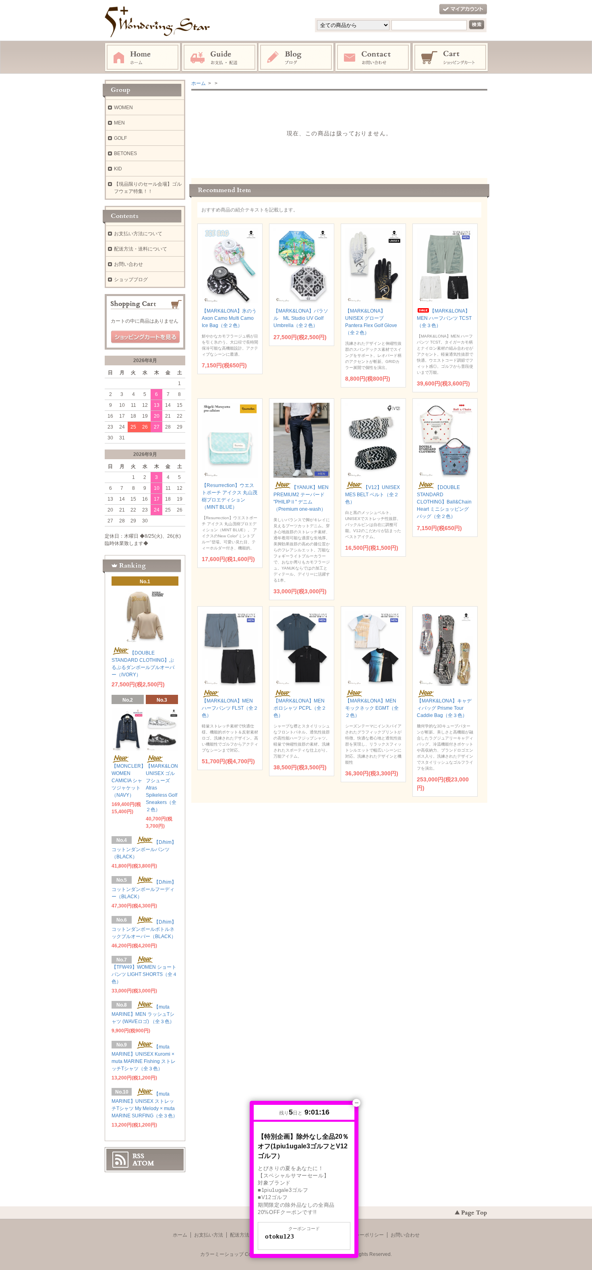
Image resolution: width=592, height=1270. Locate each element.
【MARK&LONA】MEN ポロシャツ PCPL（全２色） (299, 708)
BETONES (125, 153)
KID (118, 169)
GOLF (120, 138)
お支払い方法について (138, 233)
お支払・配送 (219, 57)
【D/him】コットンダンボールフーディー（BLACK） (144, 889)
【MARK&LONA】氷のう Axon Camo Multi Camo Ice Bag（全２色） (229, 318)
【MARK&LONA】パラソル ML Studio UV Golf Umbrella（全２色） (300, 318)
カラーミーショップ (222, 1254)
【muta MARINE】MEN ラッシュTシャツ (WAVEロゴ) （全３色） (143, 1014)
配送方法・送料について (140, 249)
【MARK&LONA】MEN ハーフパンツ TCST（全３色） (444, 318)
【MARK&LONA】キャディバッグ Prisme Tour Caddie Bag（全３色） (444, 708)
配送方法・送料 (247, 1235)
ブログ (296, 57)
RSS (138, 1156)
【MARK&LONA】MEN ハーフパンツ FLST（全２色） (230, 708)
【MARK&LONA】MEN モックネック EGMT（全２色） (372, 708)
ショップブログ (131, 279)
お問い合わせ (373, 57)
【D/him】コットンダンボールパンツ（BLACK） (144, 849)
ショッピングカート (451, 57)
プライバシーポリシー (359, 1235)
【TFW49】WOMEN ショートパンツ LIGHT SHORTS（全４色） (144, 974)
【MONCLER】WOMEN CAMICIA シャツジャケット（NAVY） (129, 780)
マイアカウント (463, 9)
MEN (119, 123)
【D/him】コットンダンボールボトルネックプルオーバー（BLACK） (144, 929)
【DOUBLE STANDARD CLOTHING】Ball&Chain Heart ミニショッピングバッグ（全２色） (444, 502)
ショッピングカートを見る (145, 337)
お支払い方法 (208, 1235)
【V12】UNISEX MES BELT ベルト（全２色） (372, 495)
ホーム (142, 57)
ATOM (143, 1163)
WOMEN (123, 107)
